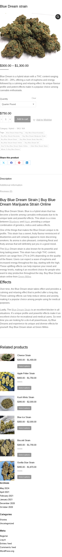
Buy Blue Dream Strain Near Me (31, 139)
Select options (24, 366)
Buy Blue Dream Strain (9, 139)
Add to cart (22, 119)
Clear (34, 98)
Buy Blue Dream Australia (34, 133)
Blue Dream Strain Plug (14, 133)
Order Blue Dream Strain (39, 146)
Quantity (4, 99)
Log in (3, 539)
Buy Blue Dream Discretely (10, 136)
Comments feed (8, 547)
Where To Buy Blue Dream (10, 149)
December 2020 (7, 503)
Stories (3, 519)
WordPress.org (7, 551)
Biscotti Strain (23, 440)
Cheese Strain (24, 355)
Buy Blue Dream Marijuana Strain (34, 136)
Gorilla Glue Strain (25, 462)
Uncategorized (7, 523)
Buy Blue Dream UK (32, 142)
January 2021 (6, 499)
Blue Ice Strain (24, 417)
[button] (58, 16)
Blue (7, 249)
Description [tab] (6, 178)
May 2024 (4, 488)
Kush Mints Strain (25, 397)
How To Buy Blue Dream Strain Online (14, 146)
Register (4, 536)
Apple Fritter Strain (26, 373)
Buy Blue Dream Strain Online (11, 142)
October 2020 (6, 507)
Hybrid (11, 128)
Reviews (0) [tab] (6, 191)
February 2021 (6, 496)
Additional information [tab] (11, 185)
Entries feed (6, 543)
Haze (27, 221)
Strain (21, 310)
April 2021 (4, 492)
